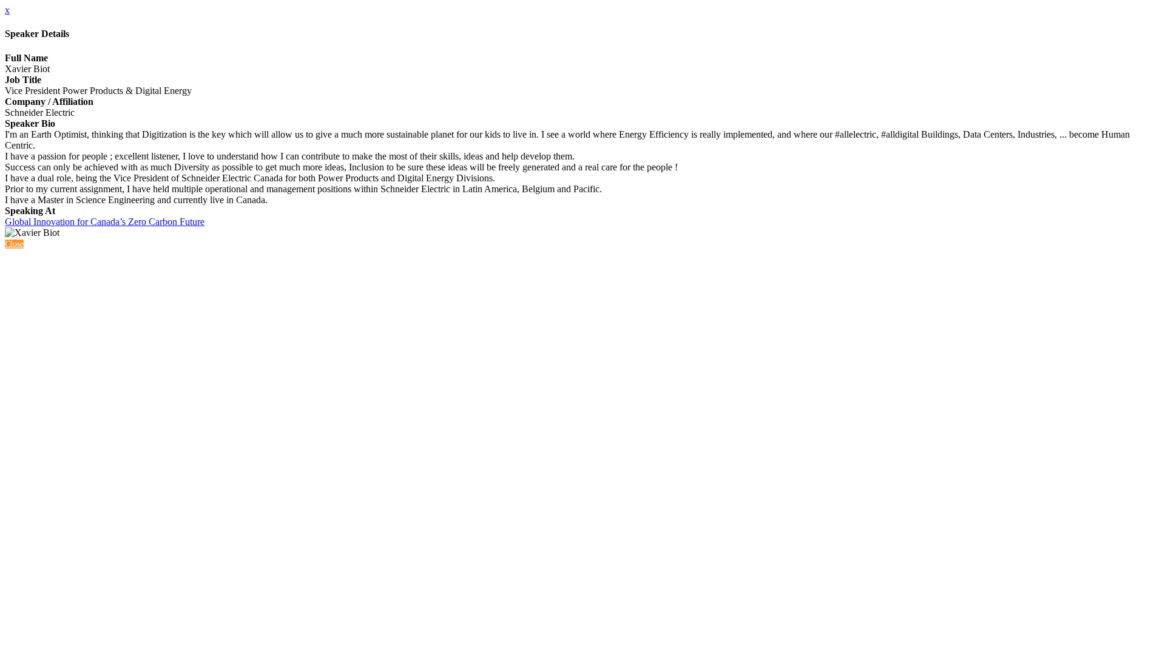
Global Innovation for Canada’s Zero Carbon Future (104, 222)
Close (14, 244)
